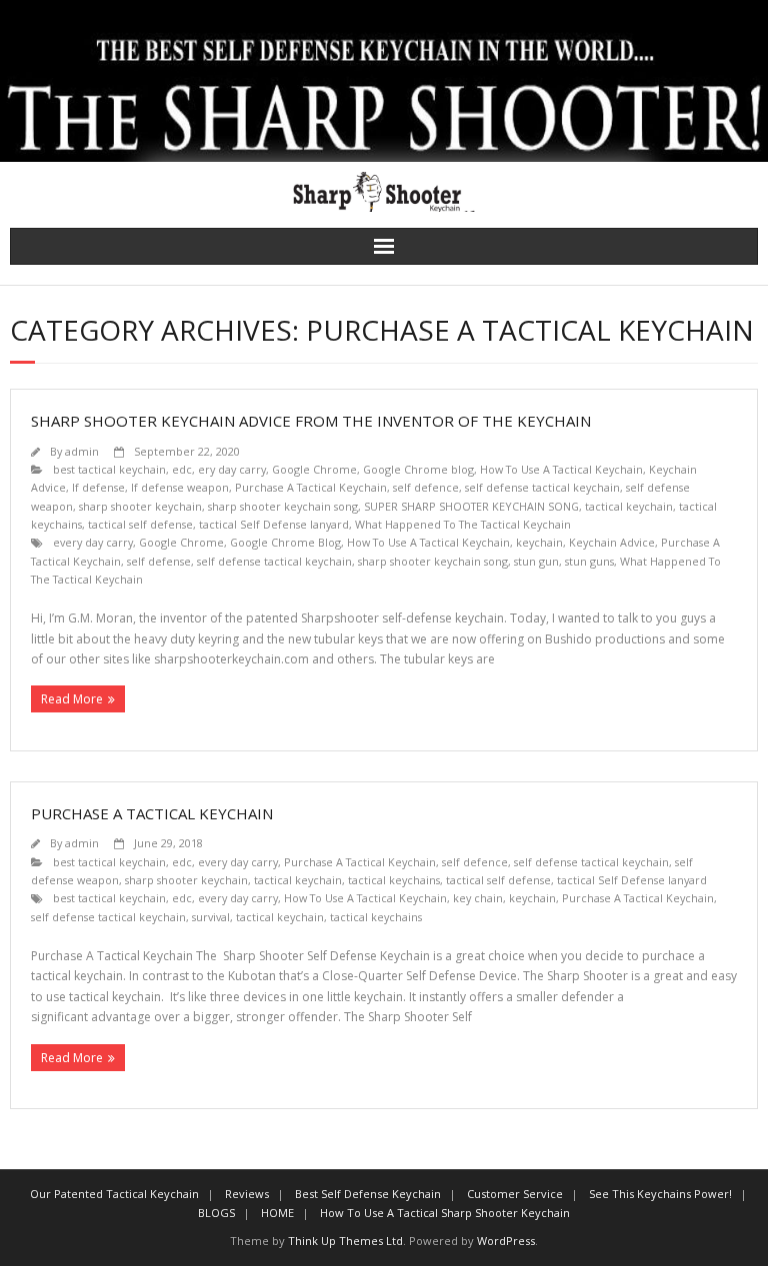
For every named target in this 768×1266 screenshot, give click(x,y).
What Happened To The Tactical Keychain (463, 524)
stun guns (589, 561)
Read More (72, 698)
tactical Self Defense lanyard (274, 524)
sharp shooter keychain (140, 506)
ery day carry (232, 469)
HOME (277, 1212)
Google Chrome (314, 469)
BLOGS (216, 1212)
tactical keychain (629, 506)
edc (182, 469)
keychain (539, 542)
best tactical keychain (109, 469)
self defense (159, 561)
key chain (478, 897)
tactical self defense (140, 524)
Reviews (247, 1193)
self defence (426, 487)
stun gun (536, 561)
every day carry (93, 542)
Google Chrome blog (418, 469)
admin (82, 451)
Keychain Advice (612, 542)
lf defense (98, 487)
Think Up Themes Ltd (345, 1240)
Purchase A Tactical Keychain (311, 487)
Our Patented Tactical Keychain (114, 1193)
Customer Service (515, 1193)
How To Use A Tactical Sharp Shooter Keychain (445, 1212)
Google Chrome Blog (285, 542)
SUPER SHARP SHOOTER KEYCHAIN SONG (471, 506)
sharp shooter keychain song (283, 506)
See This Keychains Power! (660, 1193)
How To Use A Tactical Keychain (561, 469)
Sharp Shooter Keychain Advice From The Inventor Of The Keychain (311, 421)
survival (211, 916)
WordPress (506, 1240)
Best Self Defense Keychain (368, 1193)
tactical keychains (394, 879)
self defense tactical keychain (542, 487)
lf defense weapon (180, 487)
